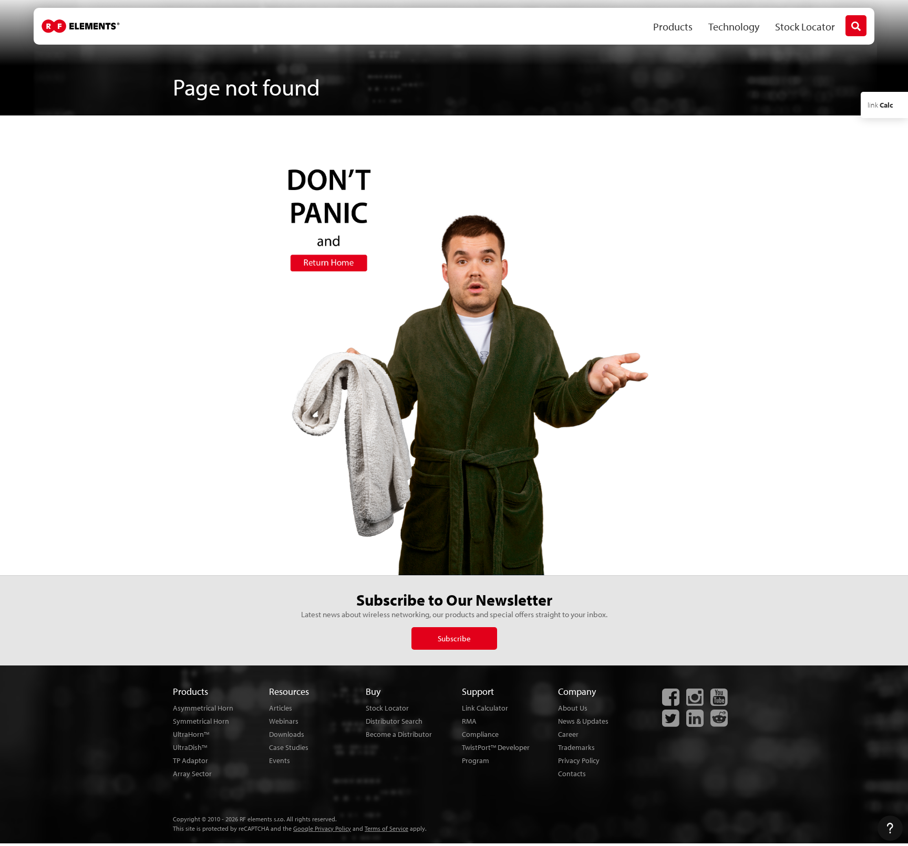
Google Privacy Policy (322, 828)
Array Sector (192, 773)
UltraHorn (191, 734)
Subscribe (454, 638)
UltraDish (190, 747)
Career (568, 734)
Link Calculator (485, 708)
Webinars (283, 721)
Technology (733, 26)
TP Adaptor (190, 760)
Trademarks (576, 747)
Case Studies (288, 747)
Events (279, 760)
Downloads (286, 734)
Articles (280, 708)
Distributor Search (394, 721)
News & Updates (583, 721)
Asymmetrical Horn (203, 708)
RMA (469, 721)
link (880, 105)
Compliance (480, 734)
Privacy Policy (579, 760)
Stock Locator (805, 26)
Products (673, 26)
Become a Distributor (399, 734)
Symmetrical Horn (201, 721)
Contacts (572, 773)
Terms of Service (386, 828)
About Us (572, 708)
